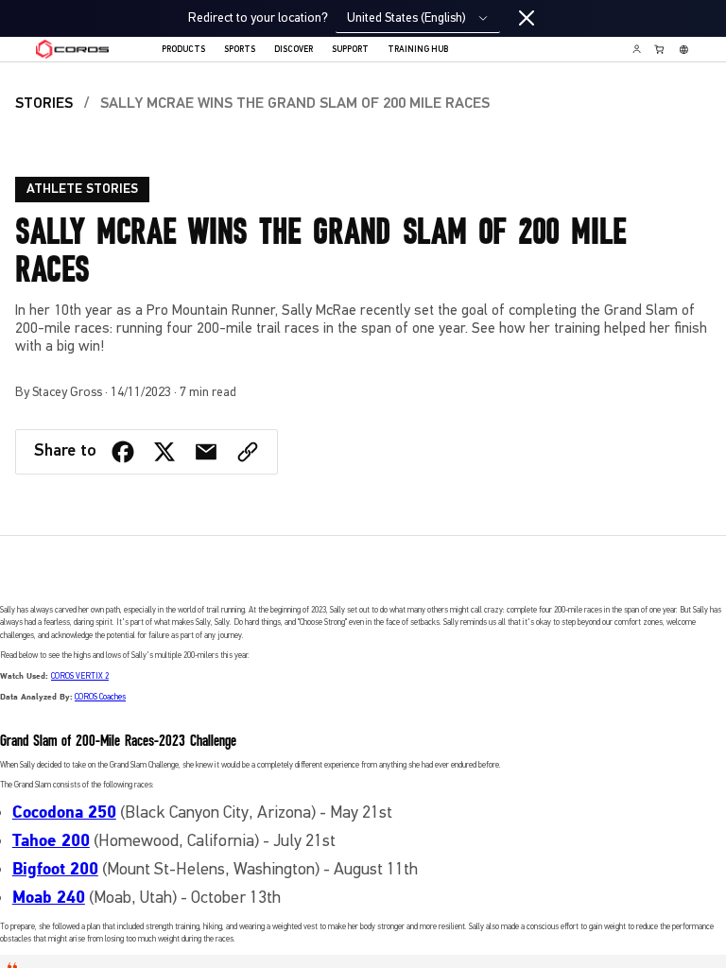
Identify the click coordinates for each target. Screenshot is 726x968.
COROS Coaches (100, 696)
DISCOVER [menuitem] (293, 49)
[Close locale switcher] (526, 19)
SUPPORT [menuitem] (350, 49)
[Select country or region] (684, 49)
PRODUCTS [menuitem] (183, 49)
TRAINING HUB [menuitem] (418, 49)
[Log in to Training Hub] (636, 49)
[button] (247, 452)
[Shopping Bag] (660, 49)
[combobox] (418, 18)
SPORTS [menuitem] (239, 49)
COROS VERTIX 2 (80, 676)
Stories (44, 104)
